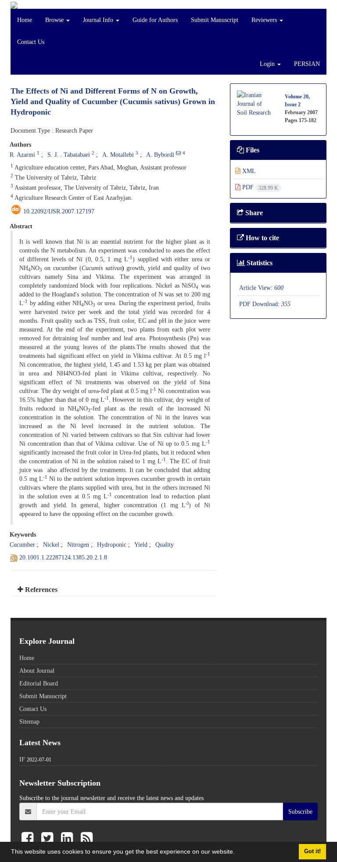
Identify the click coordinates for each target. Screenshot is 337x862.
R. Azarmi (22, 154)
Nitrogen (78, 544)
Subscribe (300, 811)
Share (253, 213)
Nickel (51, 544)
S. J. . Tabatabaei (68, 154)
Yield (140, 544)
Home (24, 19)
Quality (164, 544)
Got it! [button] (312, 851)
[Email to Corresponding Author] (178, 153)
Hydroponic (111, 544)
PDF (259, 187)
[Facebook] (29, 839)
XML (248, 170)
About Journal (36, 670)
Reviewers (265, 19)
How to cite (261, 238)
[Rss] (87, 839)
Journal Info (99, 19)
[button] (238, 852)
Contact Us (30, 41)
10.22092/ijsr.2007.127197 (58, 211)
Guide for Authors (155, 19)
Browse (55, 19)
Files (251, 150)
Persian (307, 63)
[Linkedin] (69, 839)
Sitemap (29, 721)
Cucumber (22, 544)
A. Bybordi (160, 154)
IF (22, 759)
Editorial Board (38, 683)
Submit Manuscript (214, 19)
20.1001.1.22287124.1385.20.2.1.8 (63, 557)
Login (268, 63)
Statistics (258, 263)
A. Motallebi (118, 154)
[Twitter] (49, 839)
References (40, 589)
